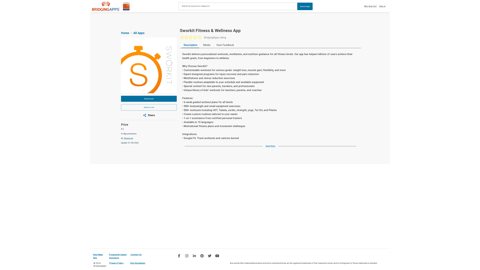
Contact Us (136, 254)
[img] (179, 256)
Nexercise (128, 138)
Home (125, 33)
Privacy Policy (116, 263)
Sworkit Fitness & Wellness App (210, 30)
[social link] (179, 255)
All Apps (138, 33)
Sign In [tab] (382, 6)
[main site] (111, 6)
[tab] (190, 45)
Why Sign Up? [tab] (370, 6)
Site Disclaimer (137, 263)
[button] (149, 115)
